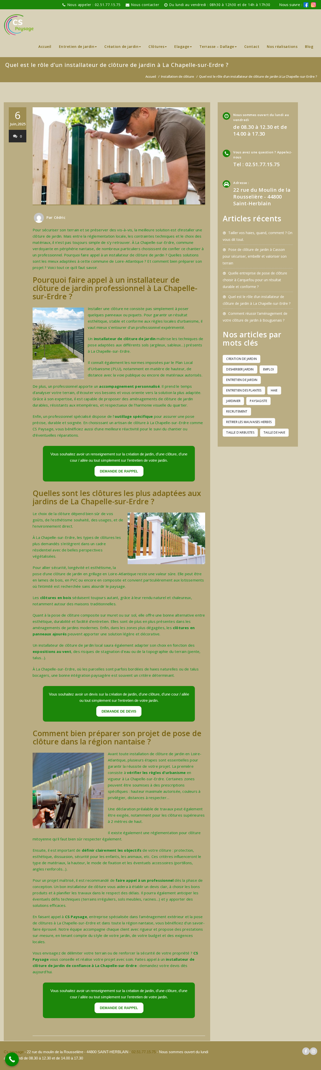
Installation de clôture (177, 76)
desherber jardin (240, 369)
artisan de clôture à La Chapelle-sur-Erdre (151, 422)
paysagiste (258, 401)
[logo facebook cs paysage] (305, 4)
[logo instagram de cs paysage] (313, 4)
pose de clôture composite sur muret (84, 615)
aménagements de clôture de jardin (161, 398)
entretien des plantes (243, 390)
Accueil (44, 46)
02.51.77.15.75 (144, 1052)
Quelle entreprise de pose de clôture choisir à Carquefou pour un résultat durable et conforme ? (255, 280)
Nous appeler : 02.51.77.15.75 (94, 4)
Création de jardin (121, 46)
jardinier (233, 401)
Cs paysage (14, 1052)
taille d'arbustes (240, 432)
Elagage (181, 46)
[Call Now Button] (12, 1059)
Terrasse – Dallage (216, 46)
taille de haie (274, 432)
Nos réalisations (282, 46)
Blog (309, 46)
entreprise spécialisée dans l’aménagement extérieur (136, 916)
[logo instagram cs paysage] (313, 1051)
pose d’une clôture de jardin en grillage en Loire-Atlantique (84, 573)
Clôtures (156, 46)
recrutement (236, 411)
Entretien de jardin (77, 46)
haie (274, 390)
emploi (268, 369)
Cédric (59, 217)
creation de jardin (241, 359)
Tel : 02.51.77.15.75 (256, 164)
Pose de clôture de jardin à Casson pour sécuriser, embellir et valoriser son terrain (255, 256)
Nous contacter (145, 4)
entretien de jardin (241, 380)
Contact (252, 46)
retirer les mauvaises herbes (249, 422)
